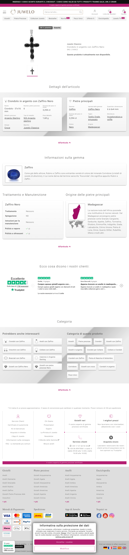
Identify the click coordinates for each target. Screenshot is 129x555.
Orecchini (6, 498)
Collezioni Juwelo (37, 18)
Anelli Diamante (9, 479)
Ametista (100, 494)
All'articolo (63, 142)
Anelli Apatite (70, 490)
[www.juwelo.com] (124, 548)
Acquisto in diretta (18, 432)
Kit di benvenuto (18, 429)
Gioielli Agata (39, 479)
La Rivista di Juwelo (49, 432)
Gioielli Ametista (40, 487)
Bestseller (53, 18)
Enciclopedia (104, 18)
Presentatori (49, 425)
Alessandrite (101, 483)
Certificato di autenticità (18, 425)
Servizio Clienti (18, 421)
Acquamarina (101, 475)
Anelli (5, 475)
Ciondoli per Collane (95, 350)
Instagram (111, 515)
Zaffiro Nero (94, 109)
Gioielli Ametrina (41, 490)
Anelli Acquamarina (73, 475)
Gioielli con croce (88, 367)
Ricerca (81, 12)
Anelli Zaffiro (8, 490)
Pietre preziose (84, 341)
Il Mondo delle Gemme (48, 440)
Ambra (99, 487)
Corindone (72, 367)
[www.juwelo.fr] (110, 548)
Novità (65, 18)
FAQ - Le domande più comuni (18, 444)
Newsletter (48, 436)
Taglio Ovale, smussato (94, 118)
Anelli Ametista (71, 487)
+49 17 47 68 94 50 (80, 446)
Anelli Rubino (8, 487)
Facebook (99, 515)
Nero (71, 127)
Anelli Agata (70, 479)
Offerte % (90, 18)
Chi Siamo (49, 421)
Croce (7, 127)
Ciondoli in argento (107, 367)
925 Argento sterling (29, 120)
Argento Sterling (12, 118)
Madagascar (94, 127)
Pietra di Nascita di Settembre (101, 358)
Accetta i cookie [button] (64, 542)
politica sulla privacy (63, 537)
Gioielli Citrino (40, 498)
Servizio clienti (80, 442)
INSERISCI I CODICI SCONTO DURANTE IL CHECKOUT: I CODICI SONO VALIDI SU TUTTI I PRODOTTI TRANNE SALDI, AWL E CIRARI (64, 2)
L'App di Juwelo (18, 436)
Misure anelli (49, 444)
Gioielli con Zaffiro (113, 341)
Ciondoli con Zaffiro (76, 358)
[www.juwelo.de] (105, 548)
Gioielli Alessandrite (42, 483)
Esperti (49, 429)
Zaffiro (72, 109)
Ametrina (100, 490)
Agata (98, 479)
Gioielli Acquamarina (42, 475)
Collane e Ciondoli (115, 350)
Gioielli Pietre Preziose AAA (14, 494)
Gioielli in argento (75, 350)
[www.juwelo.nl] (115, 548)
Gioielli (7, 18)
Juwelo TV (118, 18)
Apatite (99, 498)
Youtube (105, 515)
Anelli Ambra (70, 483)
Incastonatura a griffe (114, 118)
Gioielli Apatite (40, 494)
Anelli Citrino (70, 498)
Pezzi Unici (78, 18)
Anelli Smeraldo (9, 483)
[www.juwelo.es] (119, 548)
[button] (4, 11)
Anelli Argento (71, 494)
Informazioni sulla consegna (18, 440)
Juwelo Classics (31, 127)
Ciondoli (98, 341)
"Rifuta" (64, 533)
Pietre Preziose (20, 18)
